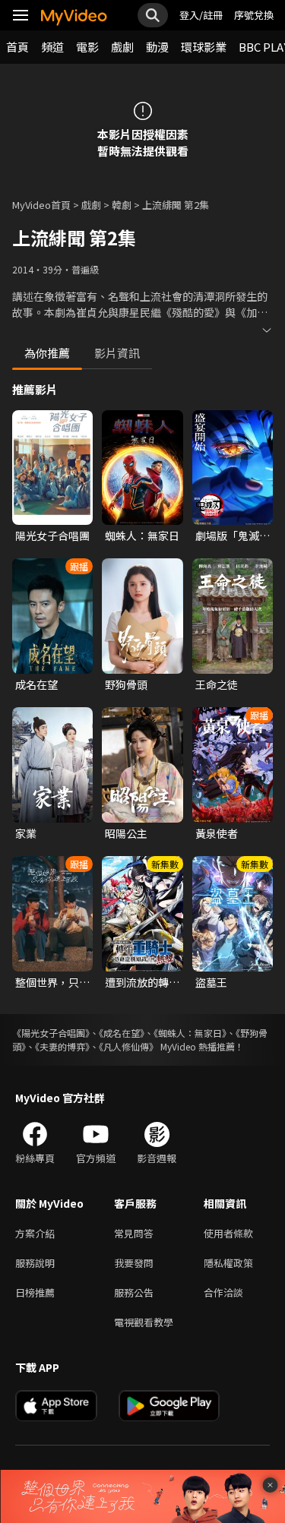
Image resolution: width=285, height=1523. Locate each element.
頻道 (52, 47)
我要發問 (134, 1263)
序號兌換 (254, 15)
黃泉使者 (216, 833)
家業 (25, 833)
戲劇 (122, 47)
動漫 (157, 47)
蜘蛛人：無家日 (142, 535)
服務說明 (35, 1263)
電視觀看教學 (143, 1322)
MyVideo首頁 (41, 204)
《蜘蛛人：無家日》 (190, 1032)
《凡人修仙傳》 (128, 1046)
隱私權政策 (228, 1263)
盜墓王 (211, 982)
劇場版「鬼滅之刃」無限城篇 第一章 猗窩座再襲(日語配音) (232, 535)
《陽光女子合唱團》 (51, 1032)
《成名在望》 (121, 1032)
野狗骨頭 (126, 684)
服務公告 (134, 1292)
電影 (87, 47)
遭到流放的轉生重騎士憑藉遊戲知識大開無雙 (142, 982)
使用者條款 (228, 1233)
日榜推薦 (35, 1292)
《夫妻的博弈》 (62, 1046)
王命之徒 (216, 684)
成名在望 (36, 684)
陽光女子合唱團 (52, 535)
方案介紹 (35, 1233)
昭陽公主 (126, 833)
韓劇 (121, 204)
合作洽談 (223, 1292)
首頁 (17, 47)
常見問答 (134, 1233)
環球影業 (203, 47)
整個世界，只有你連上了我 (52, 982)
